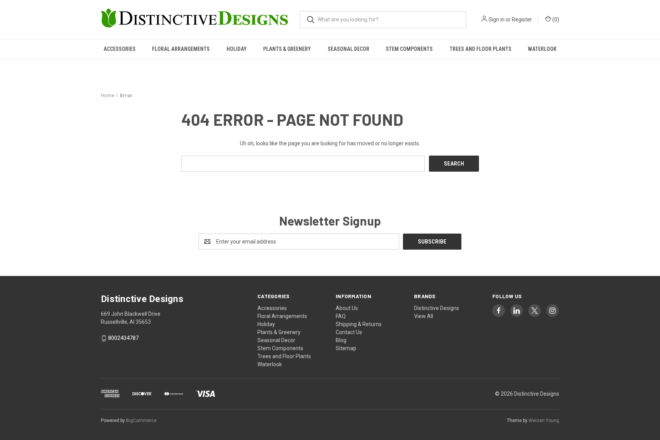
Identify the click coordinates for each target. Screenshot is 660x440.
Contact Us (349, 332)
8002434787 (123, 338)
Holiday (236, 49)
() (555, 19)
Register (522, 19)
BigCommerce (141, 420)
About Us (347, 308)
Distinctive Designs (436, 308)
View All (423, 316)
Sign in (497, 19)
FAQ (341, 316)
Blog (341, 340)
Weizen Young (544, 420)
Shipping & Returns (359, 324)
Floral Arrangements (181, 49)
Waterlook (542, 49)
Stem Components (409, 49)
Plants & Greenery (287, 49)
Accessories (120, 49)
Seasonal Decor (348, 49)
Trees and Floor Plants (480, 49)
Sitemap (346, 348)
